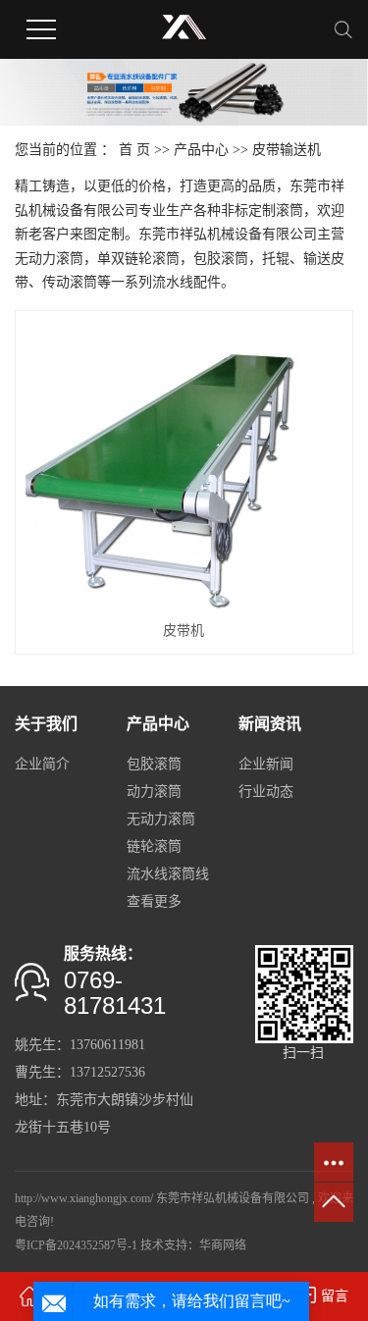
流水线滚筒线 (168, 874)
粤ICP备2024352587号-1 (76, 1245)
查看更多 (154, 901)
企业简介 (42, 764)
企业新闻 (265, 764)
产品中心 (201, 149)
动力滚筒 (154, 791)
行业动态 (265, 791)
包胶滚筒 (154, 764)
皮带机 (183, 630)
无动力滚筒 (161, 819)
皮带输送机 (286, 149)
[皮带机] (184, 465)
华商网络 (222, 1245)
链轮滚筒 (154, 846)
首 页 (134, 149)
